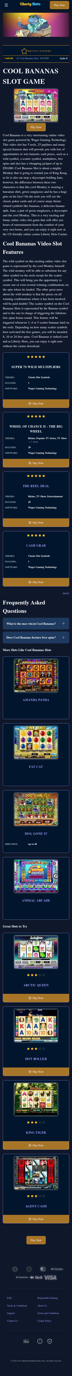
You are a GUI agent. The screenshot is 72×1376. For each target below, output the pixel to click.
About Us (42, 1305)
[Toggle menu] (6, 5)
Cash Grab (36, 545)
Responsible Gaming (47, 1298)
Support (11, 1313)
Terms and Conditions (48, 1313)
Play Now (59, 5)
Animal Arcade (36, 900)
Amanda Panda (36, 700)
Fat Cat (36, 766)
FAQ (9, 1298)
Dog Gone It (36, 833)
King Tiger (36, 1132)
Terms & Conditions (17, 1305)
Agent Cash (36, 1206)
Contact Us (12, 1320)
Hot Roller (36, 1058)
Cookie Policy (44, 1320)
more (66, 593)
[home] (29, 7)
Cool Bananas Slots (21, 58)
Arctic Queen (36, 985)
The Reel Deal (36, 486)
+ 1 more (33, 441)
